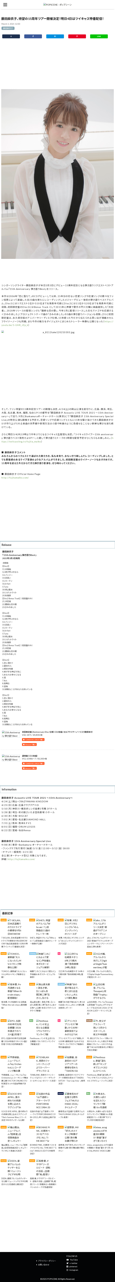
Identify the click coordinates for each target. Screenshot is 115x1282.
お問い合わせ (43, 1265)
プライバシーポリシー (47, 1261)
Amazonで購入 (30, 744)
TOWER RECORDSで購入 (34, 740)
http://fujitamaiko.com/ (15, 477)
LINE (99, 36)
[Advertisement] (57, 65)
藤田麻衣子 (8, 28)
